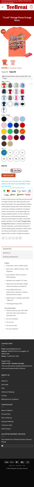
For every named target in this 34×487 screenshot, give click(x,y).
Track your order (6, 425)
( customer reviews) (15, 68)
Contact (4, 395)
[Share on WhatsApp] (3, 238)
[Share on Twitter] (10, 238)
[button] (2, 7)
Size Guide (4, 384)
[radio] (4, 85)
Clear (31, 83)
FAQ (2, 388)
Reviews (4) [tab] (6, 253)
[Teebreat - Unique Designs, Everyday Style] (17, 7)
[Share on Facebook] (6, 238)
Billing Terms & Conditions (10, 399)
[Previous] (4, 42)
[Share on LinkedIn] (20, 238)
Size (3, 148)
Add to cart (8, 175)
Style (3, 81)
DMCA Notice (6, 429)
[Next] (29, 42)
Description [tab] (7, 249)
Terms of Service (6, 418)
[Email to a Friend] (13, 238)
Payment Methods (7, 421)
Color (3, 115)
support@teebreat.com (13, 349)
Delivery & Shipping (7, 392)
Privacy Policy (5, 414)
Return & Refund (6, 410)
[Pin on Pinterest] (16, 238)
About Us (4, 381)
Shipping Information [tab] (10, 257)
